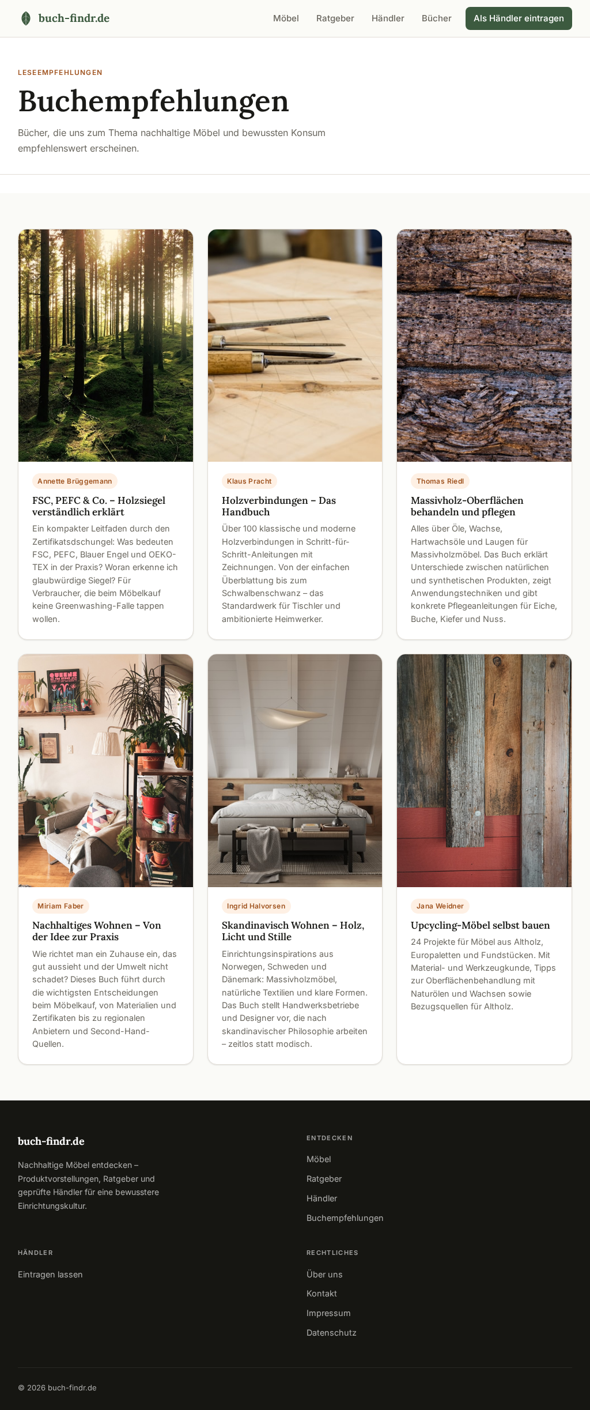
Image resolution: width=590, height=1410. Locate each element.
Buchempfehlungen (345, 1218)
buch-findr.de (51, 1141)
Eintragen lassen (50, 1274)
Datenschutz (332, 1332)
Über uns (325, 1274)
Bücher (437, 18)
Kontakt (322, 1293)
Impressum (329, 1313)
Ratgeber (335, 18)
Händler (388, 18)
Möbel (286, 18)
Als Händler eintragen (519, 18)
